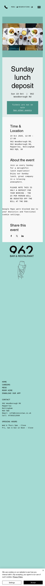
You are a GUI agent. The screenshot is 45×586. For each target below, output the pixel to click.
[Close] (42, 572)
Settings (12, 582)
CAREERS (6, 385)
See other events (22, 110)
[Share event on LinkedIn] (22, 236)
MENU (4, 388)
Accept (33, 582)
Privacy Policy (18, 577)
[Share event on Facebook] (11, 236)
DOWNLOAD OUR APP (11, 393)
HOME (4, 382)
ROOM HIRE (7, 390)
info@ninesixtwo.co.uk (20, 413)
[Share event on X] (17, 236)
